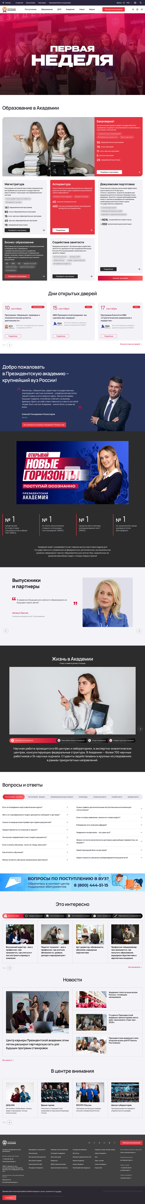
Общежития (54, 1160)
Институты (76, 1153)
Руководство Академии (80, 1149)
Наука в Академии (78, 1164)
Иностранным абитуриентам (37, 1157)
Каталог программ (120, 278)
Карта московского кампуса (59, 1168)
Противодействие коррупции (81, 1168)
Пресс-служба (99, 1160)
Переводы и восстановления (59, 1149)
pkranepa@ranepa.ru (126, 1160)
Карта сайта (98, 1168)
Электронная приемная (113, 9)
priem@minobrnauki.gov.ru (10, 1182)
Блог (96, 1157)
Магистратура (33, 1153)
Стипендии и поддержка (58, 1153)
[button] (9, 345)
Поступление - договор (13, 797)
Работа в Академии (78, 1160)
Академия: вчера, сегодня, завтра (105, 1149)
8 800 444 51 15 (6, 1180)
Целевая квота (133, 797)
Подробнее (12, 336)
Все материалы (134, 967)
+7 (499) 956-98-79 (125, 1168)
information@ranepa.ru (9, 1161)
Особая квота (117, 797)
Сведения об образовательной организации (11, 1150)
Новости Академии (100, 1153)
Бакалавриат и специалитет (37, 1149)
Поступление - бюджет (36, 797)
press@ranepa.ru (125, 1170)
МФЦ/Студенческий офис (58, 1164)
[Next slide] (140, 729)
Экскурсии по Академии (36, 1168)
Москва (8, 3)
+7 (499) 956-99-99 (7, 1159)
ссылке (58, 1191)
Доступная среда (56, 1157)
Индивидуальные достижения (62, 797)
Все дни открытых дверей (130, 344)
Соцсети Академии (100, 1164)
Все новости (7, 1060)
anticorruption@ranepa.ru (128, 1152)
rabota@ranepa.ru (125, 1178)
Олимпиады (83, 797)
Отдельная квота (99, 797)
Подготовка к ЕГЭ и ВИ (35, 1164)
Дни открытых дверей (35, 1160)
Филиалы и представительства (82, 1157)
